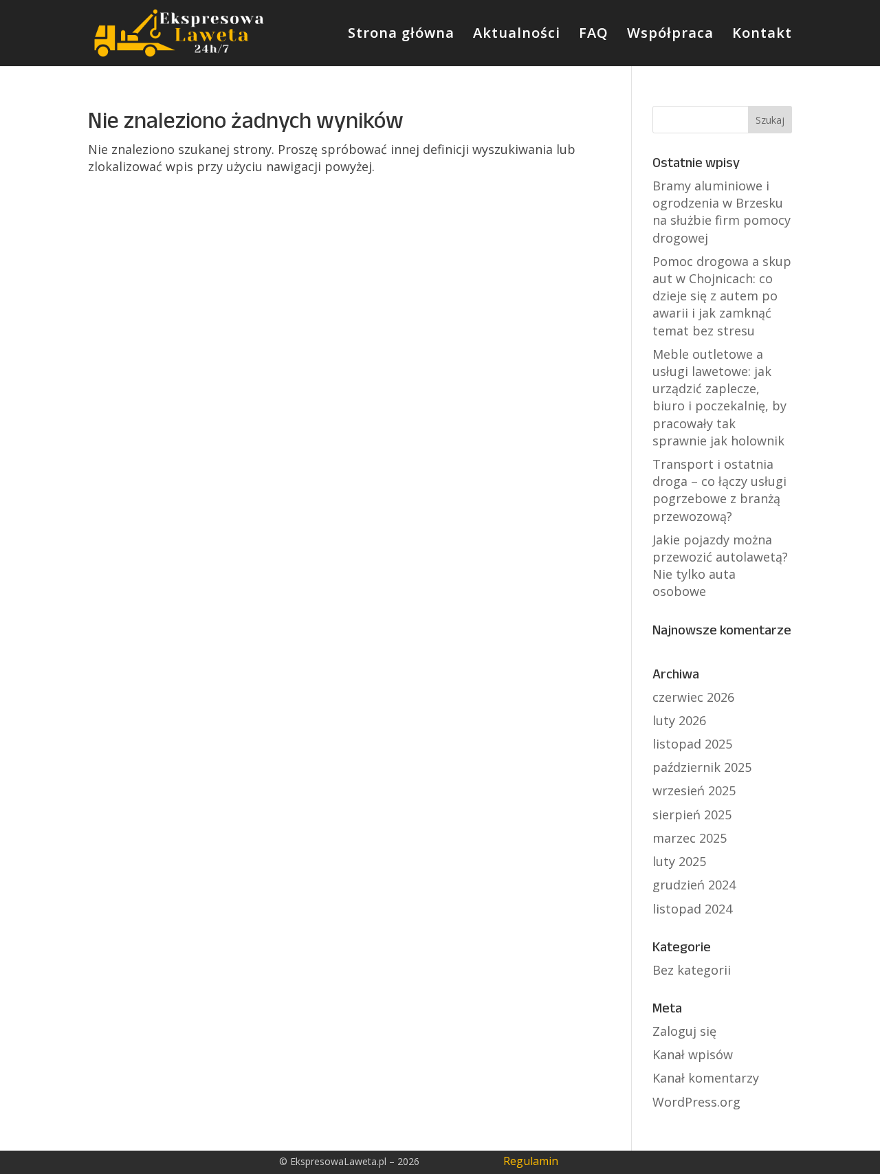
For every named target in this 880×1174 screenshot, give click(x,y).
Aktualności (516, 35)
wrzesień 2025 (694, 790)
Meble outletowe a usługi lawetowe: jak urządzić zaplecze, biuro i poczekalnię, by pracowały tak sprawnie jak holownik (719, 397)
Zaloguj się (684, 1031)
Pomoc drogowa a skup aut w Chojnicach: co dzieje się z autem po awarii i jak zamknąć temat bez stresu (721, 296)
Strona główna (401, 35)
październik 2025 (701, 767)
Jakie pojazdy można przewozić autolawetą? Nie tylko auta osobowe (720, 565)
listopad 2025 (692, 743)
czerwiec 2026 (693, 697)
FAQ (593, 35)
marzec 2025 (689, 838)
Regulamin (530, 1161)
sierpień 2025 (692, 814)
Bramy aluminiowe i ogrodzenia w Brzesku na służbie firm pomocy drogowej (721, 211)
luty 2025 (679, 861)
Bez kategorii (691, 970)
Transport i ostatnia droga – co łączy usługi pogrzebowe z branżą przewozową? (719, 490)
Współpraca (670, 35)
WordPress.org (696, 1102)
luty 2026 (679, 720)
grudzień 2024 (694, 884)
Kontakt (762, 35)
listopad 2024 (692, 908)
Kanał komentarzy (705, 1078)
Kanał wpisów (692, 1054)
